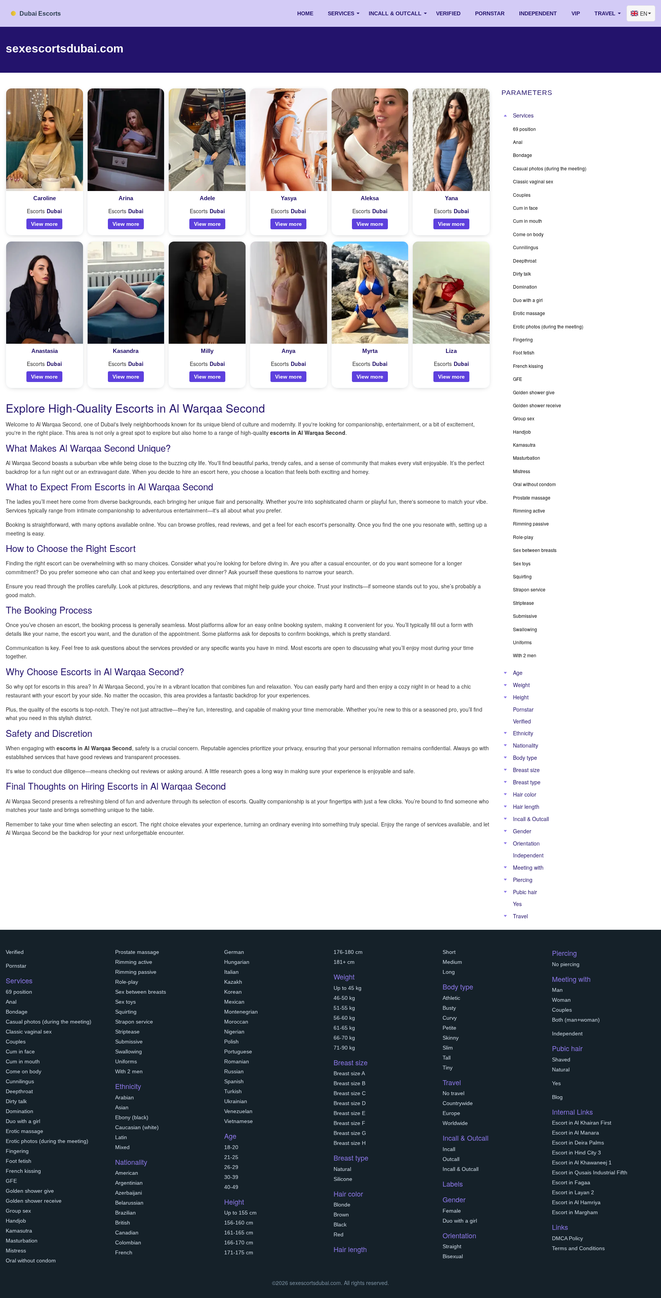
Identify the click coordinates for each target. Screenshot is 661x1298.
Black (340, 1224)
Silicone (343, 1179)
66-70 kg (344, 1038)
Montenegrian (241, 1012)
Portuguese (238, 1051)
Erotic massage (24, 1131)
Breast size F (349, 1123)
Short (449, 952)
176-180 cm (348, 952)
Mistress (16, 1250)
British (122, 1223)
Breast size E (349, 1113)
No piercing (566, 964)
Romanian (236, 1061)
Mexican (234, 1002)
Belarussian (129, 1203)
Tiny (448, 1068)
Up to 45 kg (347, 988)
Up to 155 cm (240, 1213)
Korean (233, 992)
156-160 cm (238, 1223)
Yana (451, 198)
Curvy (450, 1018)
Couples (16, 1041)
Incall (449, 1149)
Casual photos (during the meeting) (48, 1022)
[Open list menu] (505, 672)
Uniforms (126, 1061)
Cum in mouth (23, 1061)
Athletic (451, 998)
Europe (451, 1113)
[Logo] (44, 12)
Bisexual (453, 1256)
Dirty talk (16, 1101)
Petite (449, 1028)
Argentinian (129, 1183)
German (234, 952)
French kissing (23, 1171)
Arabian (124, 1097)
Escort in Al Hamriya (576, 1202)
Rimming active (133, 962)
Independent (538, 13)
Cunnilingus (20, 1081)
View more (44, 224)
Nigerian (234, 1032)
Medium (452, 962)
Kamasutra (19, 1231)
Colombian (128, 1242)
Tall (447, 1058)
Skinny (451, 1038)
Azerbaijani (128, 1193)
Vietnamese (238, 1121)
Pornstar (490, 13)
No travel (453, 1093)
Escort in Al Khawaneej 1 (582, 1162)
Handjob (16, 1221)
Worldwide (455, 1123)
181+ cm (344, 962)
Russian (234, 1071)
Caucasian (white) (137, 1127)
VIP (575, 13)
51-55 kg (344, 1008)
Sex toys (125, 1002)
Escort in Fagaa (571, 1182)
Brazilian (125, 1213)
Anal (11, 1002)
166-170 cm (238, 1242)
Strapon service (134, 1022)
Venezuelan (238, 1111)
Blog (557, 1097)
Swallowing (128, 1051)
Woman (561, 1000)
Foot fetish (18, 1161)
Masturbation (21, 1241)
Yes (517, 904)
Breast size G (350, 1133)
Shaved (561, 1059)
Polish (231, 1041)
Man (557, 990)
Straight (452, 1246)
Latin (121, 1137)
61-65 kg (344, 1028)
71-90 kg (344, 1048)
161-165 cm (238, 1232)
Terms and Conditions (578, 1248)
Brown (341, 1214)
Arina (126, 198)
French (123, 1252)
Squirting (126, 1012)
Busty (449, 1008)
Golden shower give (30, 1191)
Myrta (370, 351)
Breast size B (349, 1083)
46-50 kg (344, 998)
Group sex (18, 1211)
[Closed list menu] (505, 115)
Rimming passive (135, 972)
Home (305, 13)
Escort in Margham (575, 1212)
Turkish (233, 1091)
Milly (207, 351)
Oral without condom (31, 1260)
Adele (207, 198)
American (126, 1173)
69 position (19, 992)
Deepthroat (19, 1091)
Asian (122, 1107)
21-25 (231, 1157)
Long (449, 972)
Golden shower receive (34, 1201)
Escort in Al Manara (575, 1133)
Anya (288, 351)
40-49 (231, 1187)
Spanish (234, 1081)
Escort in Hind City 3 (576, 1152)
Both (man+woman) (576, 1020)
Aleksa (370, 198)
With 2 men (129, 1071)
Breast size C (350, 1093)
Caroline (44, 198)
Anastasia (44, 351)
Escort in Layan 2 (573, 1192)
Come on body (23, 1071)
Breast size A (349, 1073)
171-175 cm (238, 1252)
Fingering (17, 1151)
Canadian (126, 1232)
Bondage (17, 1012)
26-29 (231, 1167)
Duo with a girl (23, 1121)
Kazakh (233, 982)
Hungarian (236, 962)
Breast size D (350, 1103)
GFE (11, 1181)
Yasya (288, 198)
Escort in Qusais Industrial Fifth (589, 1172)
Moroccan (236, 1022)
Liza (451, 351)
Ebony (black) (131, 1117)
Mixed (122, 1147)
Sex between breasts (140, 992)
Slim (448, 1048)
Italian (231, 972)
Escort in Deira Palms (578, 1143)
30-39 (231, 1177)
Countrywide (458, 1103)
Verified (448, 13)
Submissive (129, 1041)
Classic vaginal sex (29, 1032)
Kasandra (125, 351)
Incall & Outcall (461, 1169)
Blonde (342, 1205)
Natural (342, 1169)
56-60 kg (344, 1018)
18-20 (231, 1147)
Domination (19, 1111)
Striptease (127, 1032)
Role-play (126, 982)
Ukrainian (235, 1101)
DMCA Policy (567, 1238)
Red (339, 1234)
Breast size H (350, 1143)
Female (452, 1211)
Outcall (451, 1159)
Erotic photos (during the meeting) (47, 1141)
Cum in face (20, 1051)
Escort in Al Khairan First (581, 1123)
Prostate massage (137, 952)
